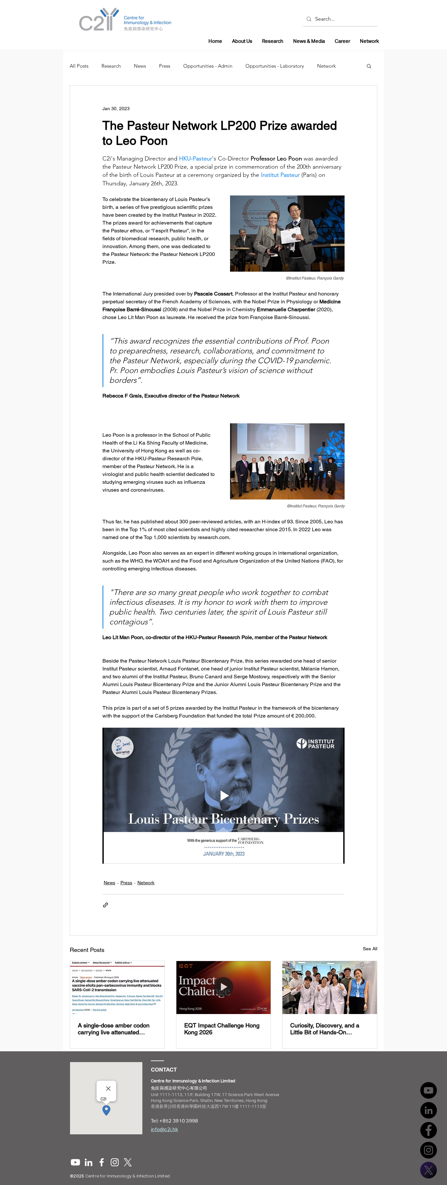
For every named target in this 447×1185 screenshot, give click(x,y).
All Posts (79, 66)
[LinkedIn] (428, 1110)
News (140, 66)
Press (164, 66)
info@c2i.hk (164, 1129)
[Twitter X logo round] (428, 1170)
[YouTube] (428, 1090)
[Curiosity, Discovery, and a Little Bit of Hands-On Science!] (329, 987)
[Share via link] (105, 905)
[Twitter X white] (127, 1162)
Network (326, 66)
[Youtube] (75, 1162)
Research (111, 66)
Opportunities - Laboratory (274, 66)
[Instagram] (428, 1150)
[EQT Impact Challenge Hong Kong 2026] (223, 987)
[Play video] (223, 796)
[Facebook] (428, 1130)
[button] (369, 65)
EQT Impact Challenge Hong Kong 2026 (221, 1029)
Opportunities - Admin (207, 66)
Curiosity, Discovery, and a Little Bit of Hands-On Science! (324, 1029)
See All (370, 948)
